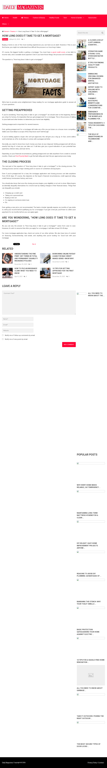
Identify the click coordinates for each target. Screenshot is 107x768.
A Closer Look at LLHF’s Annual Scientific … (95, 42)
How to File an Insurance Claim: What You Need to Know (26, 270)
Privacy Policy (92, 762)
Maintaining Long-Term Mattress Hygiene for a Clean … (87, 515)
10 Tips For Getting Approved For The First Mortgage (63, 270)
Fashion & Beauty (39, 18)
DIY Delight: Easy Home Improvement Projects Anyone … (87, 545)
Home (6, 18)
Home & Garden (76, 18)
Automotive (92, 18)
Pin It (34, 244)
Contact (101, 762)
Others (4, 24)
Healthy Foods (54, 18)
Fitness (26, 18)
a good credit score (58, 52)
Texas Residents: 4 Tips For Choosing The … (96, 125)
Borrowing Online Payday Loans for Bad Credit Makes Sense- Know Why (63, 256)
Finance (5, 39)
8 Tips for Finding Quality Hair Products (96, 65)
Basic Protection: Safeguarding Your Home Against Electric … (88, 632)
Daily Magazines (7, 762)
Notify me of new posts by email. (16, 339)
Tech (65, 18)
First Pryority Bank (22, 156)
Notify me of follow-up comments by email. (20, 335)
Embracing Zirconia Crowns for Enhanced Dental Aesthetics (95, 78)
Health (15, 18)
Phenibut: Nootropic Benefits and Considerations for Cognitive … (95, 103)
